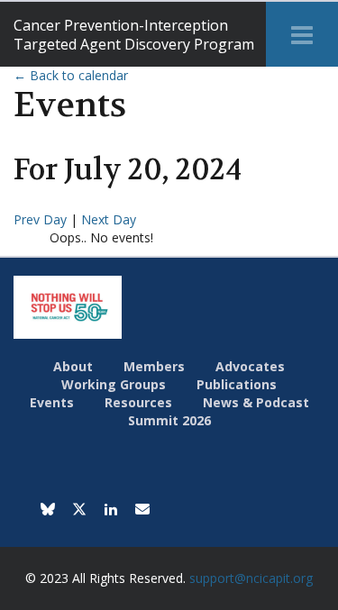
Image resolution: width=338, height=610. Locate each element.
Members (154, 366)
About (73, 366)
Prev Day (42, 219)
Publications (236, 384)
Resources (138, 402)
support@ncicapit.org (251, 578)
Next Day (108, 219)
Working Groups (113, 384)
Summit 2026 (169, 420)
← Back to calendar (71, 75)
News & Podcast (256, 402)
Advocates (250, 366)
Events (52, 402)
